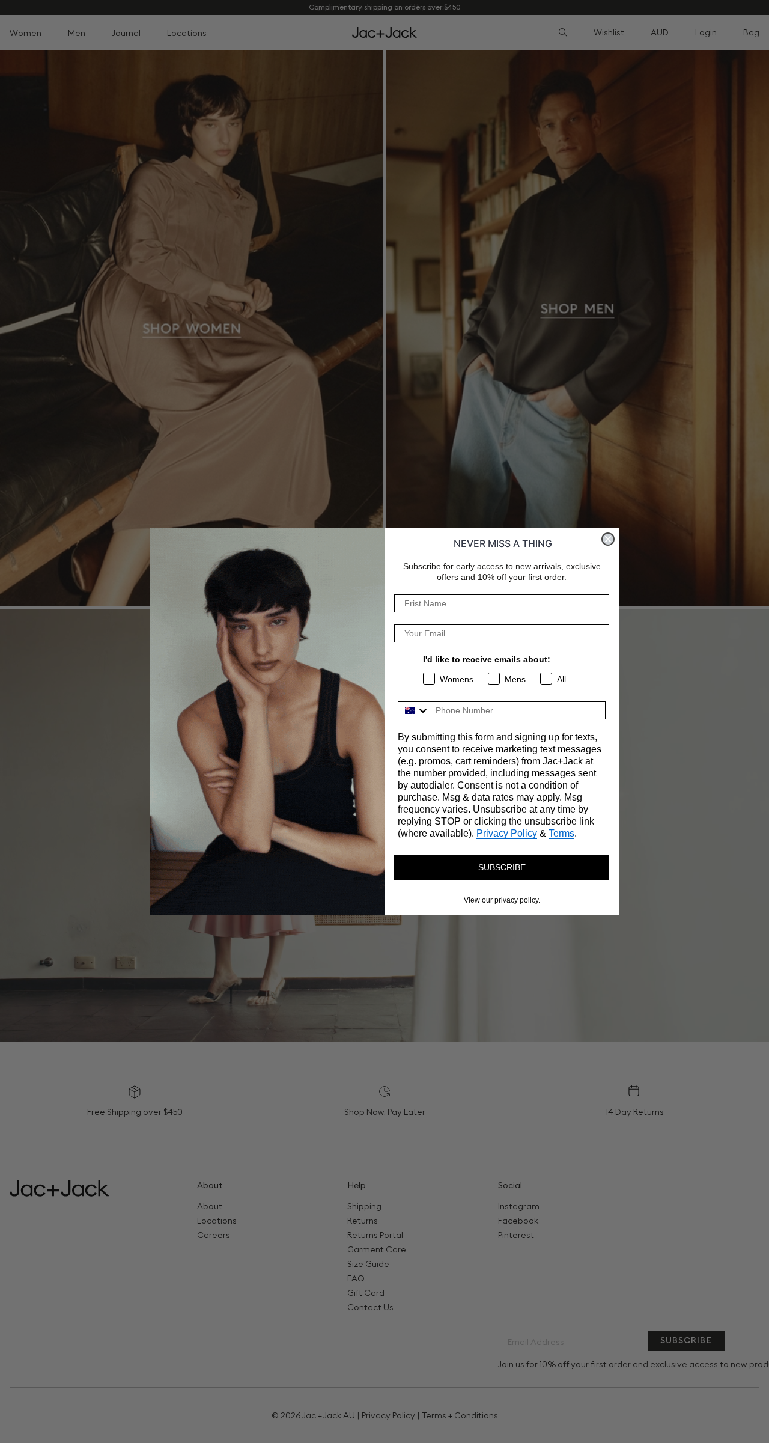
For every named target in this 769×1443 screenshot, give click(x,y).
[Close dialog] (608, 539)
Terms (561, 833)
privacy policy (516, 900)
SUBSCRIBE (502, 867)
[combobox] (414, 710)
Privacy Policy (506, 833)
